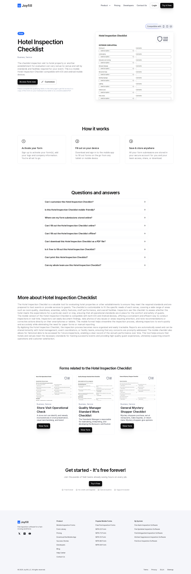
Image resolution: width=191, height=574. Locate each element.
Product (104, 5)
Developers (128, 5)
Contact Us (142, 5)
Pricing (117, 5)
